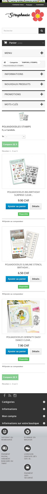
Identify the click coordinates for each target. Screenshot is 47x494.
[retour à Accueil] (4, 62)
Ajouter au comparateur (13, 221)
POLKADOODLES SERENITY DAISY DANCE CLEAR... (23, 339)
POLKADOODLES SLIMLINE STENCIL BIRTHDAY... (23, 266)
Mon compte (9, 416)
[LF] (23, 1)
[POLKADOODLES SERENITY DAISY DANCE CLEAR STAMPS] (23, 316)
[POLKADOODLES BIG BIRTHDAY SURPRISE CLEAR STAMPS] (23, 171)
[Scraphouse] (23, 15)
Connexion (40, 4)
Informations (14, 74)
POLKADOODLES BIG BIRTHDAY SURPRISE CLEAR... (23, 193)
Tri (3, 136)
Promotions (13, 94)
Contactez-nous (18, 4)
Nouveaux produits (17, 84)
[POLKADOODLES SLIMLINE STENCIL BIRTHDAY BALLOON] (23, 244)
